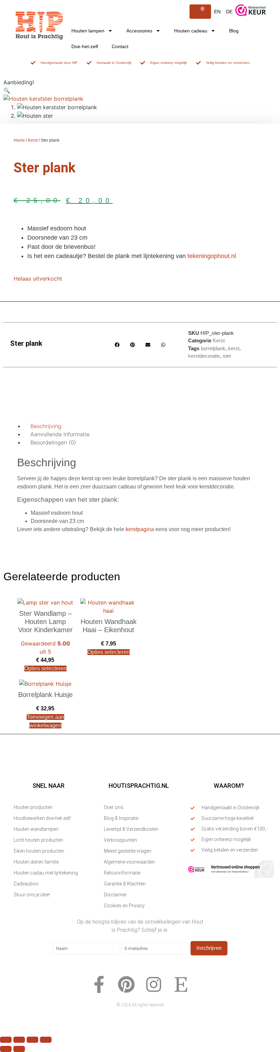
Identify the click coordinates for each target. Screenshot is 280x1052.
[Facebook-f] (99, 984)
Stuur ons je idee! (32, 894)
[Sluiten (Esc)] (46, 1040)
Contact (120, 46)
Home (19, 140)
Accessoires (139, 30)
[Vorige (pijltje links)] (6, 1049)
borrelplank (213, 348)
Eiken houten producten (39, 851)
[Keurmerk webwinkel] (250, 18)
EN (217, 11)
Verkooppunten (120, 840)
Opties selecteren (45, 668)
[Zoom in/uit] (6, 1040)
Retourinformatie (122, 873)
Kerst (33, 140)
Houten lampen (87, 30)
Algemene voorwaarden (129, 862)
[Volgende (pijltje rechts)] (19, 1049)
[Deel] (32, 1040)
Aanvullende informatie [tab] (59, 434)
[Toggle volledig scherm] (19, 1040)
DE (229, 11)
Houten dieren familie (36, 862)
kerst (233, 348)
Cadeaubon (26, 883)
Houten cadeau (190, 30)
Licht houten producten (38, 840)
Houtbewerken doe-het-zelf (42, 818)
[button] (6, 90)
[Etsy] (181, 984)
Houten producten (33, 807)
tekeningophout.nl (211, 256)
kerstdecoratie (204, 356)
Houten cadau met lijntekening (46, 873)
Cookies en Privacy (124, 905)
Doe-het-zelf (84, 46)
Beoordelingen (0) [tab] (53, 442)
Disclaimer (115, 894)
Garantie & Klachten (125, 883)
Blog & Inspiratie (121, 818)
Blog (234, 30)
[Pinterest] (126, 984)
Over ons (113, 807)
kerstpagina (140, 529)
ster (227, 356)
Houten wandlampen (36, 829)
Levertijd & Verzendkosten (131, 829)
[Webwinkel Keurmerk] (229, 876)
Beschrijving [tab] (45, 426)
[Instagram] (153, 984)
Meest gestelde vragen (127, 851)
